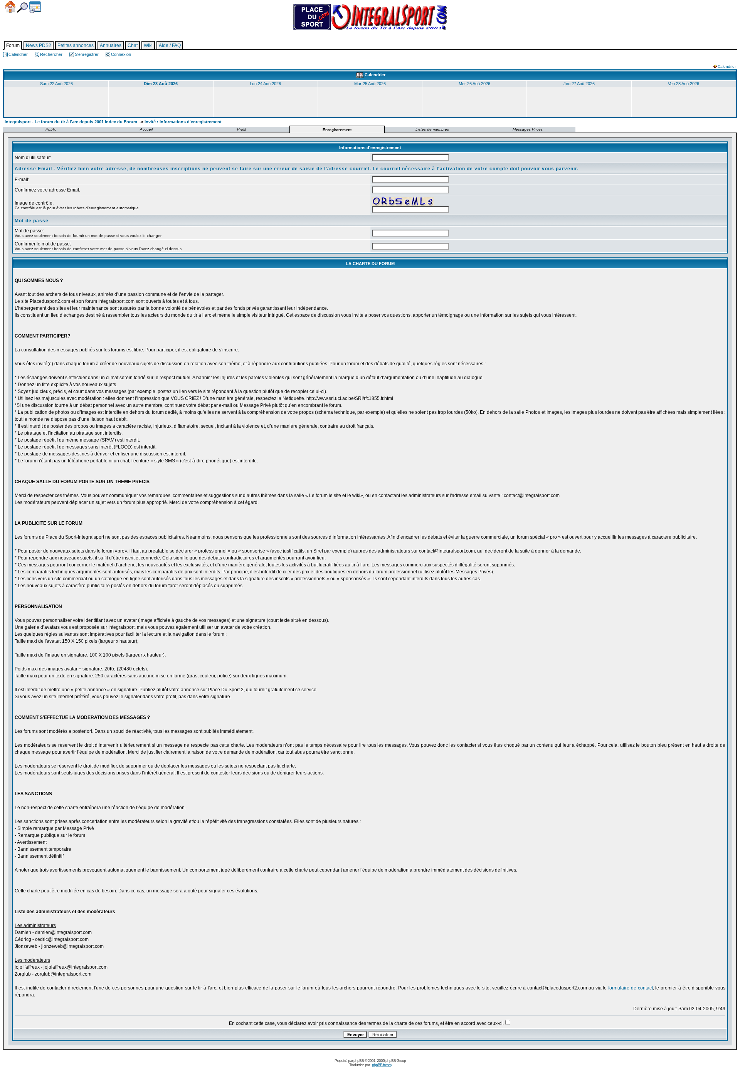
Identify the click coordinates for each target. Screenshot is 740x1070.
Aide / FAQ (170, 45)
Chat (133, 45)
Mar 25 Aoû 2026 (370, 83)
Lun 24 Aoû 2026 (265, 83)
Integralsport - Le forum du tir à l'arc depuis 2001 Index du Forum (71, 121)
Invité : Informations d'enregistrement (183, 121)
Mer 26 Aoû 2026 (474, 83)
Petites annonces (75, 45)
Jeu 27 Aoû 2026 (579, 83)
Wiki (148, 45)
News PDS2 (38, 45)
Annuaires (110, 45)
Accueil (10, 7)
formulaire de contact (630, 988)
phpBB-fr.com (381, 1065)
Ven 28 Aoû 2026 (683, 83)
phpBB (358, 1060)
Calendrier (35, 7)
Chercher (22, 7)
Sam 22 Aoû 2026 (56, 83)
